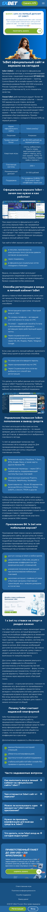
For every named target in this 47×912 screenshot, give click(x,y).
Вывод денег (23, 899)
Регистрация (17, 909)
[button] (43, 903)
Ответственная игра (23, 886)
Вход (33, 909)
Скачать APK (29, 3)
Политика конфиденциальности (23, 890)
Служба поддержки (23, 895)
